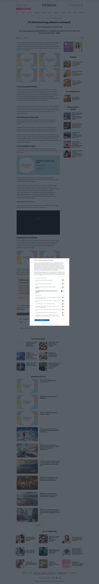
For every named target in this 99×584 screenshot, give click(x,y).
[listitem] (49, 277)
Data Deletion (43, 323)
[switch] (62, 280)
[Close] (67, 260)
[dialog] (49, 292)
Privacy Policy (55, 323)
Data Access (49, 323)
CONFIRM (42, 320)
